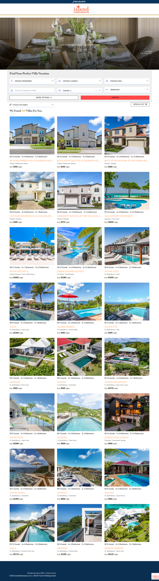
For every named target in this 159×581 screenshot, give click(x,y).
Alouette (110, 327)
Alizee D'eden (66, 327)
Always (61, 382)
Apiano (109, 493)
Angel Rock (17, 493)
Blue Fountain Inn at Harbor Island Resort (85, 161)
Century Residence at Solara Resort (34, 216)
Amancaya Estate (115, 382)
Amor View (16, 438)
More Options (43, 97)
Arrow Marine (113, 548)
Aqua (13, 548)
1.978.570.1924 (50, 573)
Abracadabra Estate (70, 272)
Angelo (62, 493)
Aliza (13, 327)
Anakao (62, 438)
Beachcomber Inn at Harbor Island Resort (38, 161)
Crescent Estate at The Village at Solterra (85, 216)
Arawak (62, 548)
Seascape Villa (19, 272)
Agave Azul (111, 272)
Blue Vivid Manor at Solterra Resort (128, 161)
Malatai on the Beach (118, 216)
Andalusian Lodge (116, 438)
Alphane (15, 382)
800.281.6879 (80, 2)
